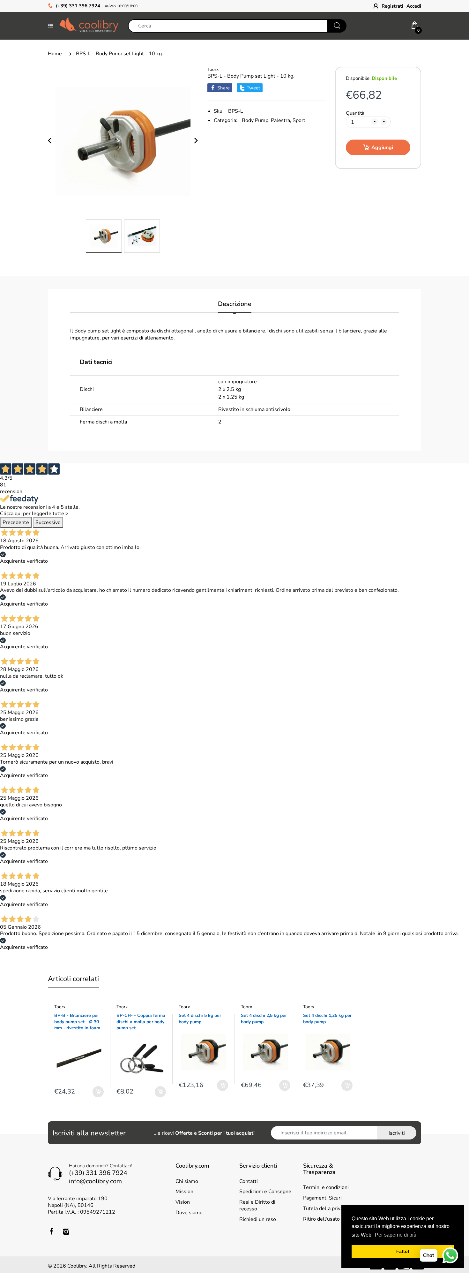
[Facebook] (51, 1231)
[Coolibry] (88, 25)
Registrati (392, 6)
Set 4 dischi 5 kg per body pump (200, 1018)
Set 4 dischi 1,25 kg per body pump (327, 1018)
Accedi (413, 6)
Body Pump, (256, 120)
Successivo (48, 522)
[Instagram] (66, 1231)
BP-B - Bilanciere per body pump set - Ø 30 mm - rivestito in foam (77, 1021)
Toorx (213, 69)
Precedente (16, 522)
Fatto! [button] (402, 1251)
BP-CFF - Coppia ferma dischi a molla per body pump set (140, 1021)
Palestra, (281, 120)
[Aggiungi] (98, 1091)
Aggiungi (382, 147)
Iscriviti (397, 1133)
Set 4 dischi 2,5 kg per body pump (264, 1018)
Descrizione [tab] (234, 304)
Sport (299, 120)
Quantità (355, 113)
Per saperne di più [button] (395, 1235)
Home (55, 53)
